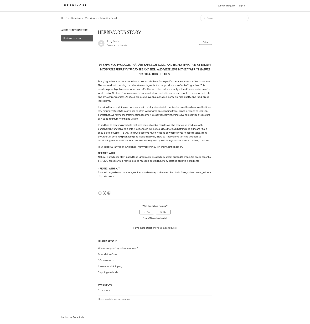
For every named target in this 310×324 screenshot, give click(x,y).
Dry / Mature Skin (107, 254)
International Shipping (110, 266)
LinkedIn (109, 193)
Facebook (100, 193)
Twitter (105, 193)
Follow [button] (206, 42)
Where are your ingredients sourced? (118, 248)
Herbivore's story (72, 38)
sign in (108, 299)
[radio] (146, 212)
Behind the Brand (108, 18)
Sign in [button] (242, 5)
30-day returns (106, 260)
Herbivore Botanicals (71, 18)
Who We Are (91, 18)
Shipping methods (108, 272)
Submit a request (226, 5)
